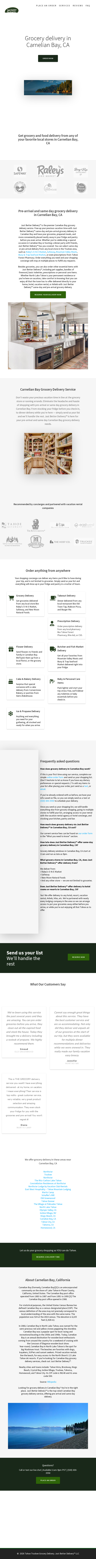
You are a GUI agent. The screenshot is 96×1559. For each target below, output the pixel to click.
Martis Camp (48, 1192)
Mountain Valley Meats (66, 251)
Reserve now (78, 957)
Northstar (48, 1171)
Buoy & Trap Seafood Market (32, 254)
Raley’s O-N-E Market (36, 251)
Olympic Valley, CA (48, 1209)
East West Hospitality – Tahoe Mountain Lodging (48, 1189)
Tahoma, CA (48, 1224)
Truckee (48, 1174)
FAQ (88, 5)
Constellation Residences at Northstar (48, 1183)
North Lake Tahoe (48, 1207)
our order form (85, 833)
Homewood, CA (48, 1227)
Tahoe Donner (47, 1201)
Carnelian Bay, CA (48, 1218)
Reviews (78, 5)
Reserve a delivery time (48, 1257)
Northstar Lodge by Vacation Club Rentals (48, 1186)
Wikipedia (51, 1381)
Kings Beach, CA (48, 1215)
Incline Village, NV (48, 1213)
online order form (55, 777)
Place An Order (46, 5)
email (42, 789)
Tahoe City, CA (48, 1221)
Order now (48, 58)
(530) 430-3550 (47, 800)
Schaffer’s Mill (48, 1195)
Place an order (48, 1480)
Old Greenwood (48, 1198)
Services (64, 5)
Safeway (51, 251)
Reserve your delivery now (48, 295)
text (86, 786)
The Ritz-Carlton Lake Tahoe (47, 1180)
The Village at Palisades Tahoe (48, 1204)
